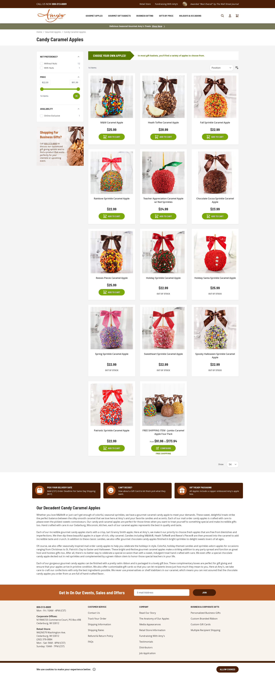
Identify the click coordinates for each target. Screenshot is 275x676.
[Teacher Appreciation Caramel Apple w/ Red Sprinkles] (163, 173)
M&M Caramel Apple (111, 122)
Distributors (146, 647)
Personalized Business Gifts (206, 612)
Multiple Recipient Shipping (205, 630)
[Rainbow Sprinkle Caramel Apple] (112, 173)
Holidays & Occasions (190, 15)
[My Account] (230, 15)
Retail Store (145, 4)
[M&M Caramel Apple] (112, 97)
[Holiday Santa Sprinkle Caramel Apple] (215, 252)
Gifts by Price (166, 15)
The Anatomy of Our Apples (154, 618)
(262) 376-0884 (44, 639)
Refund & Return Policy (100, 636)
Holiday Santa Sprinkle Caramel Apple (215, 278)
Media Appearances (150, 624)
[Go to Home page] (52, 15)
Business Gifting (144, 15)
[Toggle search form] (222, 15)
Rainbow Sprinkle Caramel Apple (111, 198)
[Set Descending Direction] (237, 67)
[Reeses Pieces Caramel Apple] (112, 252)
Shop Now (157, 26)
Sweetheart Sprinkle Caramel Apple (163, 354)
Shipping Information (99, 624)
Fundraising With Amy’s (152, 636)
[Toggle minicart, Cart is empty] (237, 16)
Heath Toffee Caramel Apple (163, 122)
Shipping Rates (96, 630)
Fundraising (166, 4)
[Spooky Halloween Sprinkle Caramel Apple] (215, 328)
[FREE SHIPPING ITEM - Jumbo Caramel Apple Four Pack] (163, 404)
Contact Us (94, 612)
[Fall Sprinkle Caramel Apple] (215, 97)
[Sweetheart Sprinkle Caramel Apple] (163, 328)
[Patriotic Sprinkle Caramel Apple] (112, 404)
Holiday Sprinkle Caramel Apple (163, 278)
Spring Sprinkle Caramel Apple (111, 354)
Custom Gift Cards (201, 624)
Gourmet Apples (94, 15)
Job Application (147, 653)
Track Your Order (97, 618)
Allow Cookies (227, 669)
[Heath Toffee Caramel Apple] (163, 97)
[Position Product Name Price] (221, 68)
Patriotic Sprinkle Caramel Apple (111, 430)
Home (39, 32)
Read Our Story (147, 612)
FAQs (90, 641)
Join (204, 592)
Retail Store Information (152, 630)
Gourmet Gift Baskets (119, 15)
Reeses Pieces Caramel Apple (112, 278)
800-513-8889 (50, 143)
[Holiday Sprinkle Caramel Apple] (163, 252)
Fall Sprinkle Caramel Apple (215, 122)
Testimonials (146, 641)
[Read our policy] (94, 669)
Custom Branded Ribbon (204, 618)
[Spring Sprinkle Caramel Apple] (112, 328)
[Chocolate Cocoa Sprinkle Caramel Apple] (215, 173)
